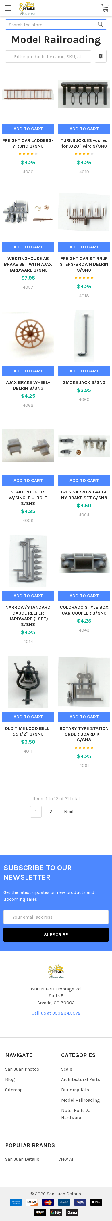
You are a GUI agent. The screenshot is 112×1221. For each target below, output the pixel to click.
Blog (10, 1079)
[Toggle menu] (8, 8)
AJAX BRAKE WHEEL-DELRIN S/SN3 (28, 385)
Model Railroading (80, 1100)
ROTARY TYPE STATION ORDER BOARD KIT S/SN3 (84, 734)
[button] (101, 56)
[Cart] (105, 8)
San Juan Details (22, 1159)
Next (69, 811)
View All (66, 1159)
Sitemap (14, 1089)
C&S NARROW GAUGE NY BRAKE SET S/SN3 (84, 494)
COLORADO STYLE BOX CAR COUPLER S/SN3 (84, 610)
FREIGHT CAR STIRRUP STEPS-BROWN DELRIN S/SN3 (84, 264)
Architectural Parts (80, 1079)
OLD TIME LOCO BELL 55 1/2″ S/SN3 (28, 731)
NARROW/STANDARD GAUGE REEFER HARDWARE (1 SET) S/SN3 (28, 615)
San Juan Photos (22, 1069)
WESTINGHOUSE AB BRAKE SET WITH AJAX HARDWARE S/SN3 (28, 264)
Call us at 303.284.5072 (56, 1013)
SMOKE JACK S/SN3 (84, 382)
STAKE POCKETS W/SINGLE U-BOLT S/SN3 (28, 497)
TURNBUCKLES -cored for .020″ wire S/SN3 (84, 143)
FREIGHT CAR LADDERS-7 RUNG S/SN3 (28, 143)
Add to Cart (28, 128)
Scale (66, 1069)
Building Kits (75, 1089)
